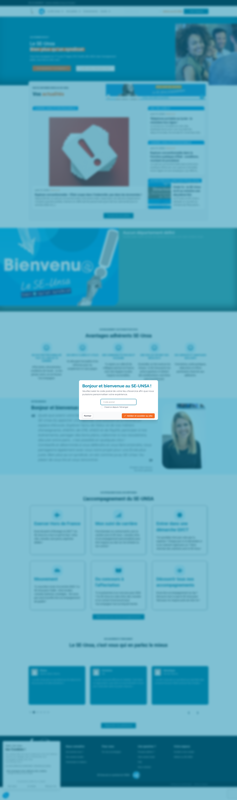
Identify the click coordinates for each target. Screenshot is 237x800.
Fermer (87, 416)
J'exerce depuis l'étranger (116, 407)
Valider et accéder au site (140, 416)
